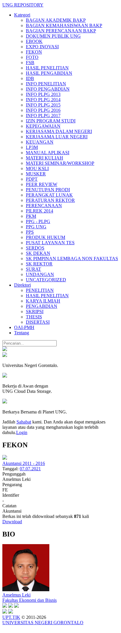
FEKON (34, 51)
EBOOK (34, 41)
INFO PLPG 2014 (43, 99)
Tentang (21, 332)
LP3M (32, 147)
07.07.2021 (30, 468)
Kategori (22, 14)
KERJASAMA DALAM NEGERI (59, 131)
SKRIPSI (34, 311)
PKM (31, 216)
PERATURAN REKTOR (50, 200)
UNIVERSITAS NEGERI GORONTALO (42, 622)
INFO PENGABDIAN (48, 89)
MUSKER (36, 173)
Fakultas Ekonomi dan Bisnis (29, 600)
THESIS (34, 316)
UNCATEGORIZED (46, 279)
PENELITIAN (40, 290)
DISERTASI (38, 322)
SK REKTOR (39, 263)
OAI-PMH (24, 327)
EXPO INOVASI (42, 46)
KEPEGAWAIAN (43, 126)
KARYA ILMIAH (43, 300)
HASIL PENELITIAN (47, 67)
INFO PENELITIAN (46, 83)
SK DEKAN (38, 253)
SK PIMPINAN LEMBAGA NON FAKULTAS (72, 258)
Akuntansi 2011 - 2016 (23, 463)
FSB (30, 62)
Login (21, 432)
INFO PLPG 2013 (43, 94)
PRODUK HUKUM (45, 237)
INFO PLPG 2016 (43, 110)
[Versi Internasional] (4, 349)
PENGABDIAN (41, 306)
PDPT (32, 179)
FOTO (32, 57)
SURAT (33, 269)
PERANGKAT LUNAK (49, 194)
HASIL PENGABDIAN (49, 73)
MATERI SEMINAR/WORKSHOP (60, 163)
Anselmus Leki (16, 594)
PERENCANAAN (44, 205)
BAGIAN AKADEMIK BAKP (56, 20)
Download (12, 521)
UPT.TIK (11, 617)
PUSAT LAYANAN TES (50, 242)
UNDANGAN (40, 274)
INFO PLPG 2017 (43, 115)
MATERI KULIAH (44, 157)
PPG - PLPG (38, 221)
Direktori (22, 285)
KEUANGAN (39, 141)
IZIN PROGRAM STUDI (50, 120)
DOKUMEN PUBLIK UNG (53, 36)
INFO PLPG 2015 (43, 104)
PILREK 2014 (39, 210)
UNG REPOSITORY (22, 4)
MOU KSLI (37, 168)
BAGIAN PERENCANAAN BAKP (61, 30)
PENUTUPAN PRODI (48, 189)
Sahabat (23, 421)
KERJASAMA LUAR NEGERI (57, 136)
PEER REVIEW (41, 184)
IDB (30, 78)
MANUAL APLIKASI (47, 152)
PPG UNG (36, 226)
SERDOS (35, 247)
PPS (30, 232)
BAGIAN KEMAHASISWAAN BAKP (64, 25)
